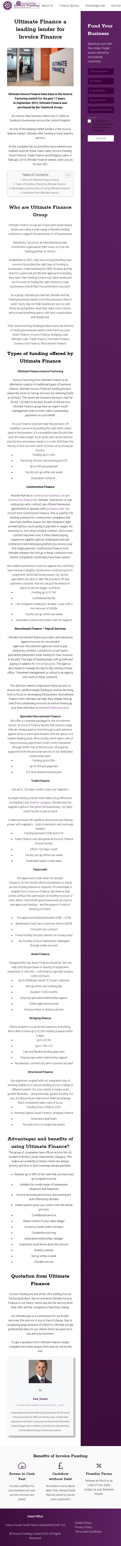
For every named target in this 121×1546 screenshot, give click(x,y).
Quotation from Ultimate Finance (41, 192)
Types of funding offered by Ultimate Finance (41, 184)
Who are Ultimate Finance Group (41, 179)
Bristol (25, 1156)
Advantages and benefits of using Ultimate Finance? (40, 188)
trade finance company (37, 802)
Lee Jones (40, 1399)
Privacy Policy (83, 1527)
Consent (92, 118)
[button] (82, 5)
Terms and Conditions (88, 1531)
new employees (45, 663)
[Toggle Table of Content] (66, 175)
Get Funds (101, 138)
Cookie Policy (83, 1522)
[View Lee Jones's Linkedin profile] (40, 1390)
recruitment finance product (52, 707)
